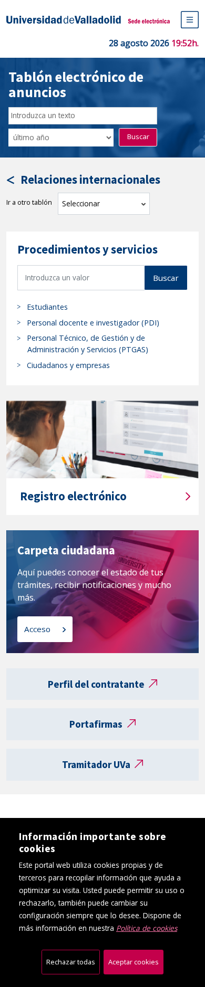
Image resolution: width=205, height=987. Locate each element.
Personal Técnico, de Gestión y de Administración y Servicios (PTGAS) (87, 343)
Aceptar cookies (133, 962)
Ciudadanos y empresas (68, 365)
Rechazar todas (70, 962)
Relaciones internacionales (90, 180)
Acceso (38, 629)
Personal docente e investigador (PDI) (93, 323)
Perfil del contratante (96, 684)
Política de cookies (146, 928)
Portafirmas (95, 724)
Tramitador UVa (96, 764)
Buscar (138, 136)
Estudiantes (47, 307)
